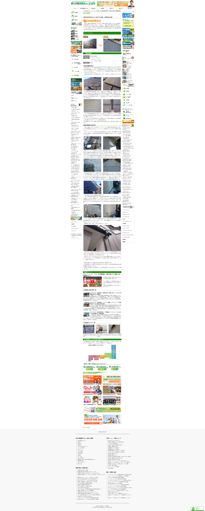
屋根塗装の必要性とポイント (113, 455)
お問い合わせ (130, 8)
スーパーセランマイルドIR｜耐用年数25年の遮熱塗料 (117, 478)
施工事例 (102, 8)
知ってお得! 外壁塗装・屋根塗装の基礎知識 (85, 483)
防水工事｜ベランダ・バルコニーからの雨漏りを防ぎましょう (118, 460)
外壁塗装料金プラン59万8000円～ (114, 447)
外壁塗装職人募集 (81, 460)
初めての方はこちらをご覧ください (114, 440)
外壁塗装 (85, 267)
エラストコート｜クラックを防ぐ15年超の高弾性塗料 (117, 486)
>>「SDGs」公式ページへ (75, 237)
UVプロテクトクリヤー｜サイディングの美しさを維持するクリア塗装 (119, 487)
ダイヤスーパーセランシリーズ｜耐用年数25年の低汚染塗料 (118, 481)
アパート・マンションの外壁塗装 (113, 466)
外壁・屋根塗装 (95, 267)
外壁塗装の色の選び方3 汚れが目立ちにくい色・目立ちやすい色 (88, 473)
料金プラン (111, 8)
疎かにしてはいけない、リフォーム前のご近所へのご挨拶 (87, 480)
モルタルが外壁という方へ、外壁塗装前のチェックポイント (118, 493)
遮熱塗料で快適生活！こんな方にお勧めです (115, 483)
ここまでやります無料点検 (112, 443)
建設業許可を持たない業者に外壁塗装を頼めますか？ (87, 459)
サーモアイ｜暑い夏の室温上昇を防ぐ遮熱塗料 (116, 477)
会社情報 (79, 455)
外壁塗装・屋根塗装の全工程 (113, 446)
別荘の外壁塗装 (110, 468)
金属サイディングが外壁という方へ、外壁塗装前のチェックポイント (119, 497)
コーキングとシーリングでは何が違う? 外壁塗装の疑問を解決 (88, 497)
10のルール (79, 449)
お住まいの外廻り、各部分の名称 (83, 487)
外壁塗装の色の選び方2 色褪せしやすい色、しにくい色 (87, 471)
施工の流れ (93, 8)
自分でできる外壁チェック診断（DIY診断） (85, 486)
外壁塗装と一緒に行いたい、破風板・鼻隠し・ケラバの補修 (118, 463)
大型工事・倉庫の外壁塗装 (112, 465)
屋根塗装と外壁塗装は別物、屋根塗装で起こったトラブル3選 (88, 493)
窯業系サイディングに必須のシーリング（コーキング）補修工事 (119, 462)
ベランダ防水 (101, 267)
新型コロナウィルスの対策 (106, 69)
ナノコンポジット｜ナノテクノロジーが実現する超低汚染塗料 (118, 484)
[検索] (133, 11)
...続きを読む (95, 300)
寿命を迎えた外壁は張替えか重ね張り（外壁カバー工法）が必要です (119, 456)
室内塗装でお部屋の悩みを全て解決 (114, 459)
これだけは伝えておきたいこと (83, 446)
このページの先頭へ (87, 427)
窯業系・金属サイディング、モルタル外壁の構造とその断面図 (88, 499)
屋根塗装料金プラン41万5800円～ (114, 449)
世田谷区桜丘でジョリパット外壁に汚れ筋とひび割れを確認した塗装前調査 (115, 334)
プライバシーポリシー (81, 462)
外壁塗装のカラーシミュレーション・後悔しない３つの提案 (88, 477)
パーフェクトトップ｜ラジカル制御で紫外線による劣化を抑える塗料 (119, 474)
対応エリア (121, 8)
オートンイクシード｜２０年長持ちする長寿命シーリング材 (118, 490)
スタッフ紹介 (80, 456)
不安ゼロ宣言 (80, 453)
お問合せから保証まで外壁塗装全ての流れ (115, 444)
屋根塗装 (90, 267)
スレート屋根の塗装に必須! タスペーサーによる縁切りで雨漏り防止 (89, 494)
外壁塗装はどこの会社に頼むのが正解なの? (85, 496)
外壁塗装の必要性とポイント (113, 453)
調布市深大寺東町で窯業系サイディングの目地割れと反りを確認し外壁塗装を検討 (89, 335)
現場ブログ (79, 443)
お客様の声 (79, 444)
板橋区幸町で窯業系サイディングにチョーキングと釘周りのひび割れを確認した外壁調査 (102, 335)
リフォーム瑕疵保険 (81, 447)
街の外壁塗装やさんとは (84, 8)
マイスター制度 (80, 450)
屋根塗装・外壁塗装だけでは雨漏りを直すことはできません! (88, 481)
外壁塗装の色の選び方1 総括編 (83, 470)
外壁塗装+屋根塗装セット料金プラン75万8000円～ (116, 450)
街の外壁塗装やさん (102, 507)
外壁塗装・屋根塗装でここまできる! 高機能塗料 (86, 490)
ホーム (75, 8)
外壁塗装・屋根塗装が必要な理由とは (84, 484)
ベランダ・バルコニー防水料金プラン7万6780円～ (116, 452)
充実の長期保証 (80, 452)
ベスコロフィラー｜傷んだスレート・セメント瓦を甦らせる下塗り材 (119, 480)
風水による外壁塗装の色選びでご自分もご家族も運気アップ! (88, 478)
